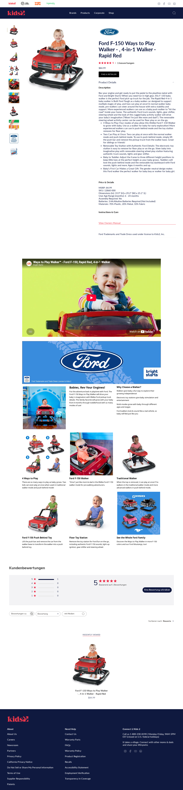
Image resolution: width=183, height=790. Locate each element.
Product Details (107, 82)
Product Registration (75, 756)
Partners (11, 750)
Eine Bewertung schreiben (157, 589)
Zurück (22, 59)
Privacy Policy (14, 756)
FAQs (67, 745)
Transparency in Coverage (78, 778)
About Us (12, 734)
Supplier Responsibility (18, 778)
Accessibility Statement (76, 767)
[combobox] (48, 613)
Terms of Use (13, 773)
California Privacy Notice (19, 761)
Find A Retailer (109, 74)
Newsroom (12, 745)
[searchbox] (19, 613)
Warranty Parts (72, 739)
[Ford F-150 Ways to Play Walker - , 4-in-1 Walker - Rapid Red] (91, 664)
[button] (72, 13)
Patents (11, 784)
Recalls (68, 761)
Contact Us (70, 734)
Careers (11, 739)
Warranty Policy (73, 750)
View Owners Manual (110, 223)
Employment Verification (77, 773)
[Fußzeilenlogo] (18, 719)
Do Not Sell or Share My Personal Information (30, 767)
